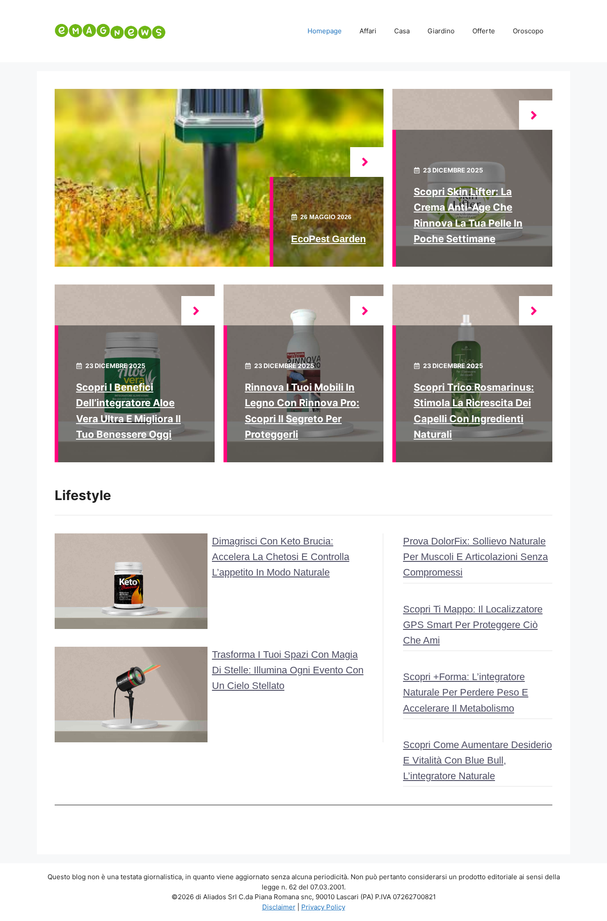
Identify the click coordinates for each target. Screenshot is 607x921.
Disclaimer (279, 907)
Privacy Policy (323, 907)
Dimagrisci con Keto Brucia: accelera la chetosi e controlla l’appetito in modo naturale (280, 557)
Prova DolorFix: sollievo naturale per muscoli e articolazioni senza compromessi (475, 557)
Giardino (441, 31)
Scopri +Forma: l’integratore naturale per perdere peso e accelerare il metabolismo (465, 692)
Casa (402, 31)
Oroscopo (528, 31)
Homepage (324, 31)
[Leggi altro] (366, 162)
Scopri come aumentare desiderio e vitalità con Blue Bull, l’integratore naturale (477, 760)
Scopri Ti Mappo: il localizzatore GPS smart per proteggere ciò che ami (473, 625)
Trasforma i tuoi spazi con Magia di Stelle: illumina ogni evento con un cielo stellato (287, 670)
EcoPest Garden (328, 238)
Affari (367, 31)
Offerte (483, 31)
